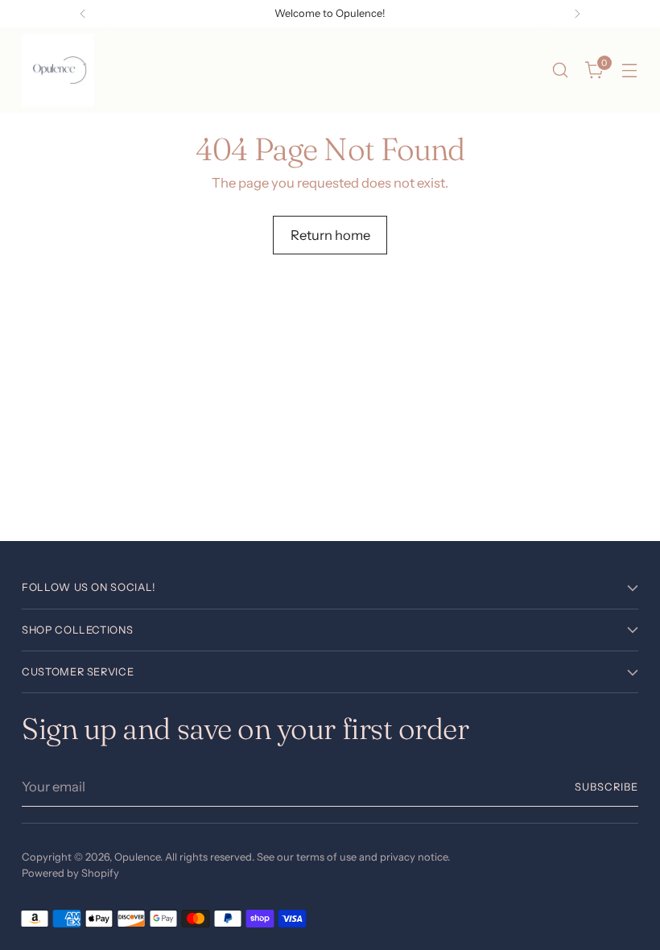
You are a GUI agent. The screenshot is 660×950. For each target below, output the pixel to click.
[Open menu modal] (629, 70)
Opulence (137, 857)
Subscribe (606, 787)
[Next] (577, 13)
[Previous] (83, 13)
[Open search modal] (560, 70)
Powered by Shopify (70, 873)
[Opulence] (58, 70)
